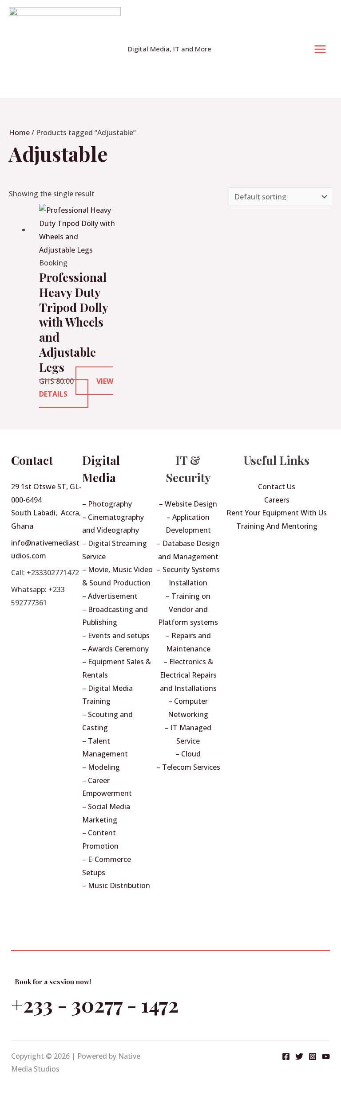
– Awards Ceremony (115, 649)
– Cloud (188, 754)
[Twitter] (299, 1056)
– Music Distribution (116, 885)
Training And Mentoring (276, 526)
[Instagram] (313, 1056)
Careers (276, 500)
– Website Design (188, 504)
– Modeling (101, 767)
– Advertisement (110, 596)
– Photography (107, 504)
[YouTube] (326, 1056)
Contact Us (276, 486)
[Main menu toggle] (320, 49)
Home (19, 132)
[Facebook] (286, 1056)
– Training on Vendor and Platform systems (188, 609)
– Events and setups (116, 635)
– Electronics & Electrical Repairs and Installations (188, 675)
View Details (76, 387)
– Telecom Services (188, 767)
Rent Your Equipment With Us (276, 513)
